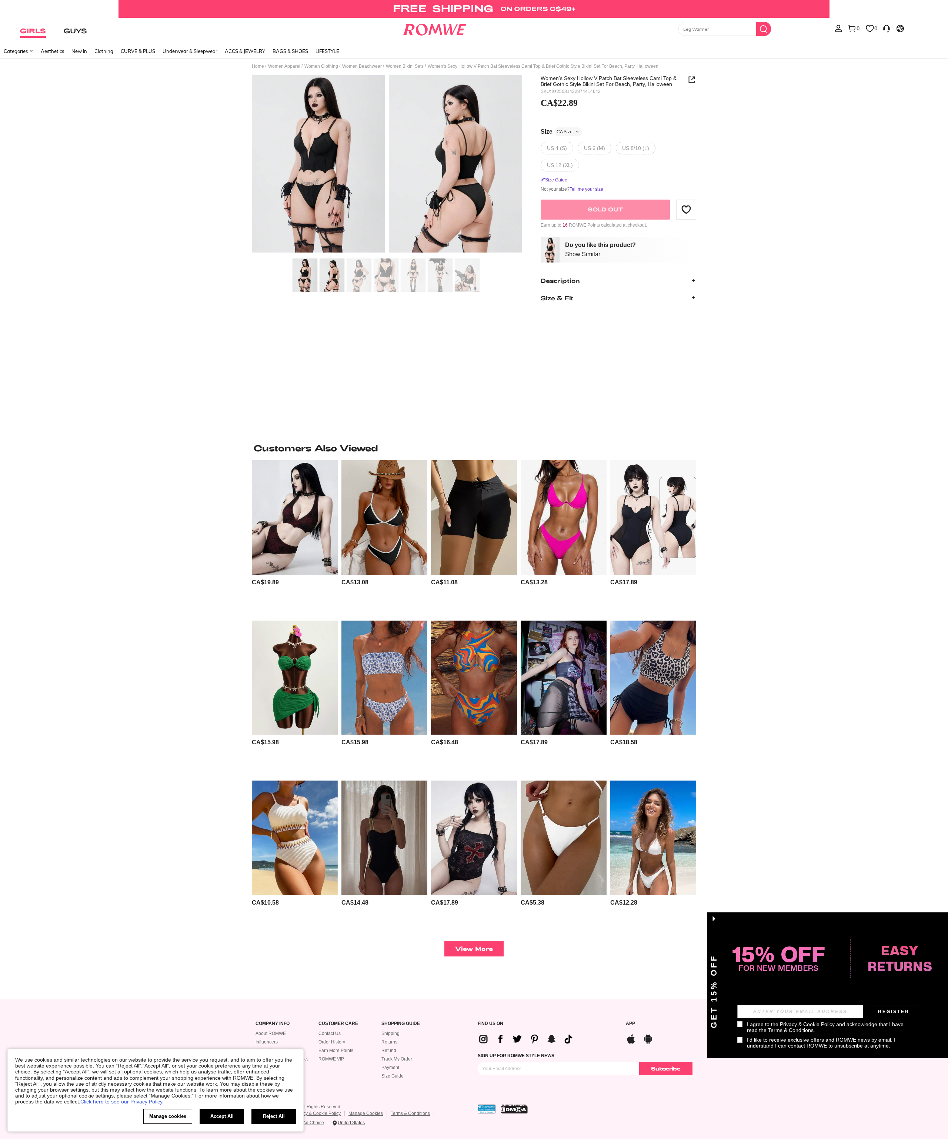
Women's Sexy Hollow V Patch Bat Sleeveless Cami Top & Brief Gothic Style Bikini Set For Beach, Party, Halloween (609, 81)
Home (258, 66)
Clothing (103, 51)
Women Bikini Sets (405, 66)
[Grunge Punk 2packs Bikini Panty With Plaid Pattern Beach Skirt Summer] (564, 678)
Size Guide (392, 1076)
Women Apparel (284, 66)
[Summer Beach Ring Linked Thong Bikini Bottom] (564, 838)
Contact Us (329, 1033)
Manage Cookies (365, 1113)
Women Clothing (321, 66)
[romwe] (434, 28)
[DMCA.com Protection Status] (514, 1109)
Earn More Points (335, 1050)
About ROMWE (271, 1033)
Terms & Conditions (410, 1113)
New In (79, 51)
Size (557, 131)
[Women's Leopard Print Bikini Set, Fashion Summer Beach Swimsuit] (653, 678)
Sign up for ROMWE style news (516, 1055)
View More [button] (474, 948)
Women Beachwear (362, 66)
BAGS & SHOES (290, 51)
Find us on (490, 1023)
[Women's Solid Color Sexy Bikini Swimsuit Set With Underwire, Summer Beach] (564, 517)
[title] (474, 448)
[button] (686, 209)
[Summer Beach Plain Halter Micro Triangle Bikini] (653, 838)
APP (630, 1023)
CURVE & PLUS (138, 51)
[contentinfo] (265, 582)
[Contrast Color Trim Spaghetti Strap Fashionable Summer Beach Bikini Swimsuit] (384, 517)
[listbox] (838, 28)
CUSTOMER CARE (338, 1023)
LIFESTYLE (327, 51)
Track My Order (396, 1059)
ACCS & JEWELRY (245, 51)
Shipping (390, 1033)
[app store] (631, 1038)
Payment (390, 1067)
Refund (388, 1050)
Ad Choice (313, 1122)
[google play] (648, 1038)
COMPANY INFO (273, 1023)
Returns (389, 1042)
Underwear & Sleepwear (190, 51)
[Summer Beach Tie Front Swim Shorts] (474, 517)
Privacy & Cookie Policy (317, 1113)
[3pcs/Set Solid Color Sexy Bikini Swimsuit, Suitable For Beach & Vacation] (295, 678)
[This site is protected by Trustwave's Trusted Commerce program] (486, 1109)
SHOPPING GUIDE (400, 1023)
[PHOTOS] (387, 165)
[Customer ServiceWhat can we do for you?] (886, 28)
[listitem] (295, 537)
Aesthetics (52, 51)
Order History (331, 1042)
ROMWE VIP (331, 1059)
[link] (474, 9)
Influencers (267, 1042)
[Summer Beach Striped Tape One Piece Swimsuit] (384, 838)
